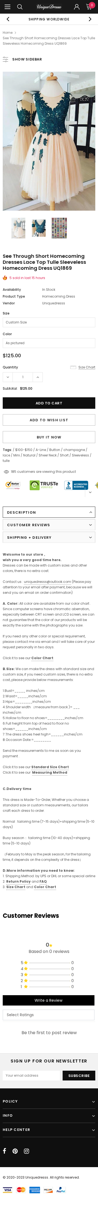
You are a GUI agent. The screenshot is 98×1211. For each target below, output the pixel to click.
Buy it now (49, 437)
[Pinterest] (15, 1151)
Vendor (9, 303)
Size (6, 313)
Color (7, 334)
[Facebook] (4, 1151)
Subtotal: (10, 388)
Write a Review (48, 1000)
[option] (49, 19)
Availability (12, 289)
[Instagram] (26, 1151)
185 (13, 471)
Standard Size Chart (50, 767)
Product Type (14, 296)
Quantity (10, 367)
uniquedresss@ (47, 581)
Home (8, 32)
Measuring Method (49, 772)
